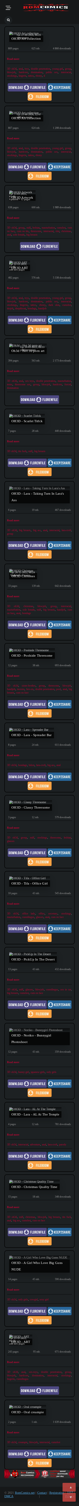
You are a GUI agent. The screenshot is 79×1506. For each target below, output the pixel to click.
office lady (28, 913)
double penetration (40, 68)
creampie (22, 1442)
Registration (56, 1492)
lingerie (22, 75)
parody (62, 1144)
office (42, 913)
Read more (13, 58)
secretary (52, 913)
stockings (12, 75)
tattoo (31, 75)
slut (57, 231)
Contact (42, 1492)
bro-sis (30, 689)
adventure (35, 1144)
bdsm (31, 765)
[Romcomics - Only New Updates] (46, 8)
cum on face (22, 692)
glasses (10, 841)
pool (58, 689)
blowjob (11, 72)
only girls (51, 1072)
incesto (20, 689)
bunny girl (23, 1072)
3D (8, 68)
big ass (37, 530)
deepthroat (20, 308)
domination (37, 72)
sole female (19, 234)
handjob (42, 308)
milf (29, 227)
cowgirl (34, 1299)
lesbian (36, 227)
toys (27, 68)
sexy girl (44, 1299)
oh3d (14, 68)
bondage (32, 308)
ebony (39, 75)
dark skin (53, 304)
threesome (36, 231)
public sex (52, 72)
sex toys (29, 380)
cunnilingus (28, 917)
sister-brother (29, 685)
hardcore (23, 72)
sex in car (65, 989)
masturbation (48, 227)
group (68, 68)
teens (9, 384)
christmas (66, 231)
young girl (57, 68)
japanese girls (38, 1072)
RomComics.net (25, 1492)
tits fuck (22, 451)
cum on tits (23, 231)
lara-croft (66, 530)
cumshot (61, 227)
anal (21, 68)
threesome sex (23, 384)
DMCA (8, 1496)
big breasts (32, 234)
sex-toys (33, 1371)
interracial (66, 72)
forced (68, 384)
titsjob (10, 308)
